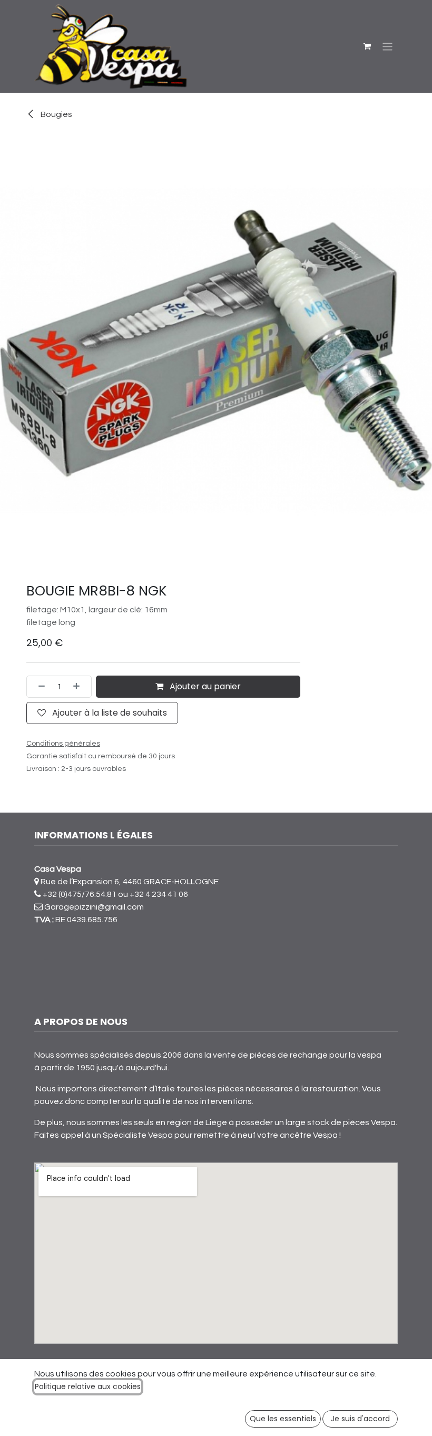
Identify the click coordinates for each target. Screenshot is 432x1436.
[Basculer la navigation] (387, 46)
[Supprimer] (38, 686)
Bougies (55, 114)
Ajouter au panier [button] (204, 686)
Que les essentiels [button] (283, 1418)
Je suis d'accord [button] (360, 1418)
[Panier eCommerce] (367, 46)
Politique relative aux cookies (88, 1386)
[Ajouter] (79, 686)
